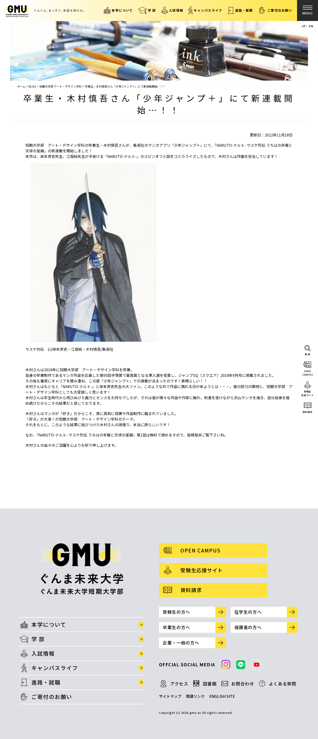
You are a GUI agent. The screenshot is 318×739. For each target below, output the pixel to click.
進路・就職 (244, 10)
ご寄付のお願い (279, 10)
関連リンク (195, 696)
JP (304, 26)
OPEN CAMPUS (200, 550)
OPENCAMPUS (307, 373)
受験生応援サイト (307, 393)
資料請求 (307, 412)
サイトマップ (170, 696)
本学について (122, 10)
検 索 (308, 354)
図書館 (210, 684)
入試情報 (176, 10)
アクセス (179, 684)
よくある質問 (282, 684)
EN (311, 26)
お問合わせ (242, 684)
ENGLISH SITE (222, 696)
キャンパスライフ (208, 10)
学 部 (152, 10)
